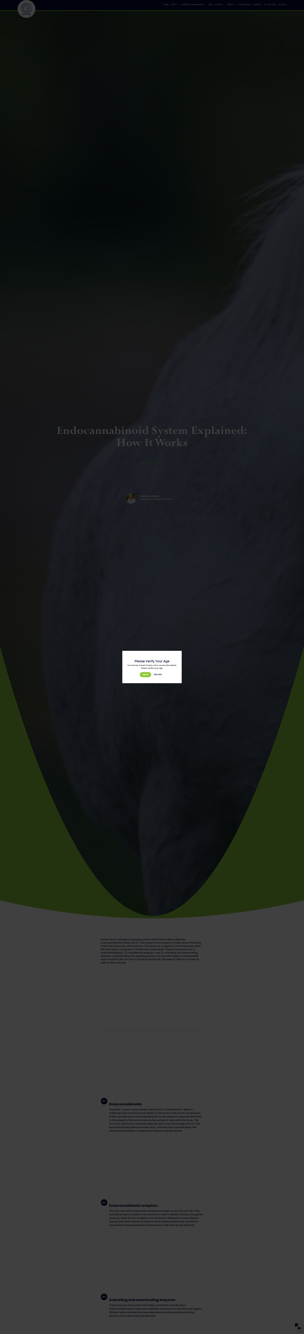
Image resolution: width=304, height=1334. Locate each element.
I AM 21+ (145, 674)
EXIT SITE (158, 674)
